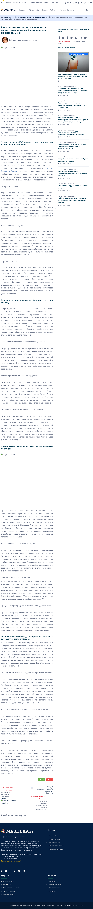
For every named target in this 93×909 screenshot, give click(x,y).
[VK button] (76, 2)
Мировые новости (54, 842)
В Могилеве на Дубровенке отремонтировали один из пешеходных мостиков (72, 173)
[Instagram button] (87, 2)
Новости (22, 10)
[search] (87, 10)
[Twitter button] (81, 2)
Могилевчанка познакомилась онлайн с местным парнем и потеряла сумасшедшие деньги (72, 146)
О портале (52, 881)
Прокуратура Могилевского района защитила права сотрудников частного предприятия (72, 105)
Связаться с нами (54, 888)
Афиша (31, 10)
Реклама (63, 10)
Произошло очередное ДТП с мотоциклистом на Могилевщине (71, 133)
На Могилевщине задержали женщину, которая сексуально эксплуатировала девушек (72, 200)
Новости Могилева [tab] (64, 42)
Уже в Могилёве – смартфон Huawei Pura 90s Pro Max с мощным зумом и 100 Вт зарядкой (72, 76)
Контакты (70, 10)
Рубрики (53, 10)
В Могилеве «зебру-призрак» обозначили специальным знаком (73, 187)
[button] (91, 10)
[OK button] (73, 2)
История (45, 10)
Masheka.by (8, 17)
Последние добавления (56, 846)
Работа (38, 10)
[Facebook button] (10, 871)
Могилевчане (7, 884)
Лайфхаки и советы (40, 17)
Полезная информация (23, 17)
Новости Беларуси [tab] (79, 42)
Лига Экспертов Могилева (11, 888)
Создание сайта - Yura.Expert (11, 861)
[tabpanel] (73, 126)
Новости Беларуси (54, 839)
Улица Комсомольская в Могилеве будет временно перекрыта (73, 160)
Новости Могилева (55, 836)
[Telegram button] (84, 2)
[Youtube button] (91, 2)
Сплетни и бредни (8, 894)
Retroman (13, 40)
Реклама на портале (36, 2)
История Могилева (8, 881)
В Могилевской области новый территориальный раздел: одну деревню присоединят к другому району (73, 119)
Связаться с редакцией (51, 2)
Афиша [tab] (60, 43)
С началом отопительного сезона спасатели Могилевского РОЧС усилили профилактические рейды (73, 90)
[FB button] (78, 2)
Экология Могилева (9, 891)
